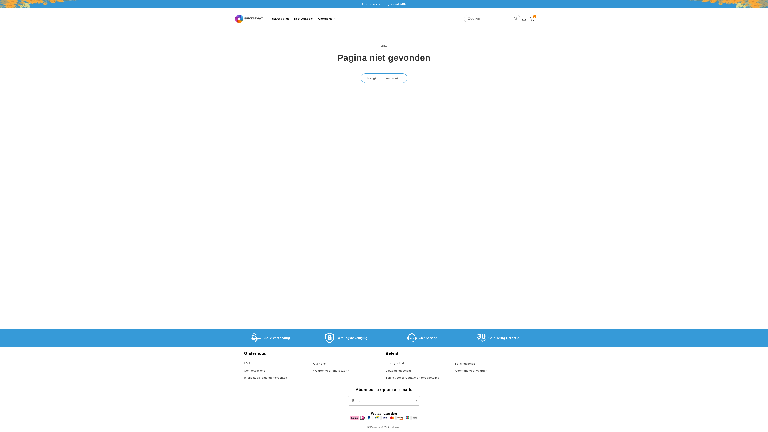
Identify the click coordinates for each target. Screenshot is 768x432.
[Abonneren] (415, 401)
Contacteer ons (254, 370)
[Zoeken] (515, 18)
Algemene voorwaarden (471, 370)
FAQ (247, 363)
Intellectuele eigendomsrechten (265, 377)
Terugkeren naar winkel (384, 78)
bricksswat (395, 427)
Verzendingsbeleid (398, 370)
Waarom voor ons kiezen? (331, 370)
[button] (327, 18)
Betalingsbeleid (465, 363)
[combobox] (492, 18)
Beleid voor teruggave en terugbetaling (412, 377)
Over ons (319, 363)
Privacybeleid (395, 363)
